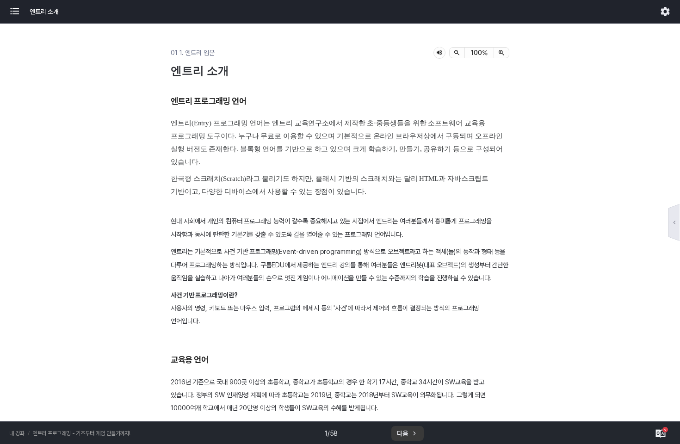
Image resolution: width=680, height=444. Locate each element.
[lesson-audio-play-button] (439, 53)
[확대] (501, 52)
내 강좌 (17, 433)
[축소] (457, 52)
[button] (19, 12)
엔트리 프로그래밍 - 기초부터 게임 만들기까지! (82, 433)
